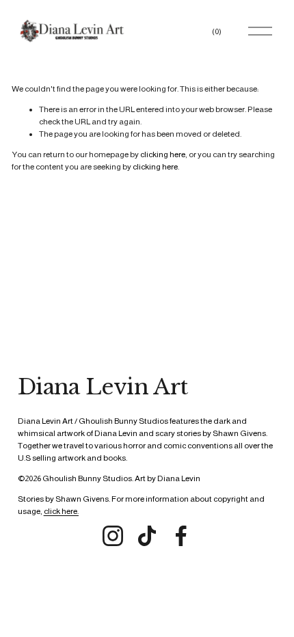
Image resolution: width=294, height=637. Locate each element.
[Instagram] (113, 536)
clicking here (162, 154)
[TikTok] (147, 536)
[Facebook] (181, 536)
